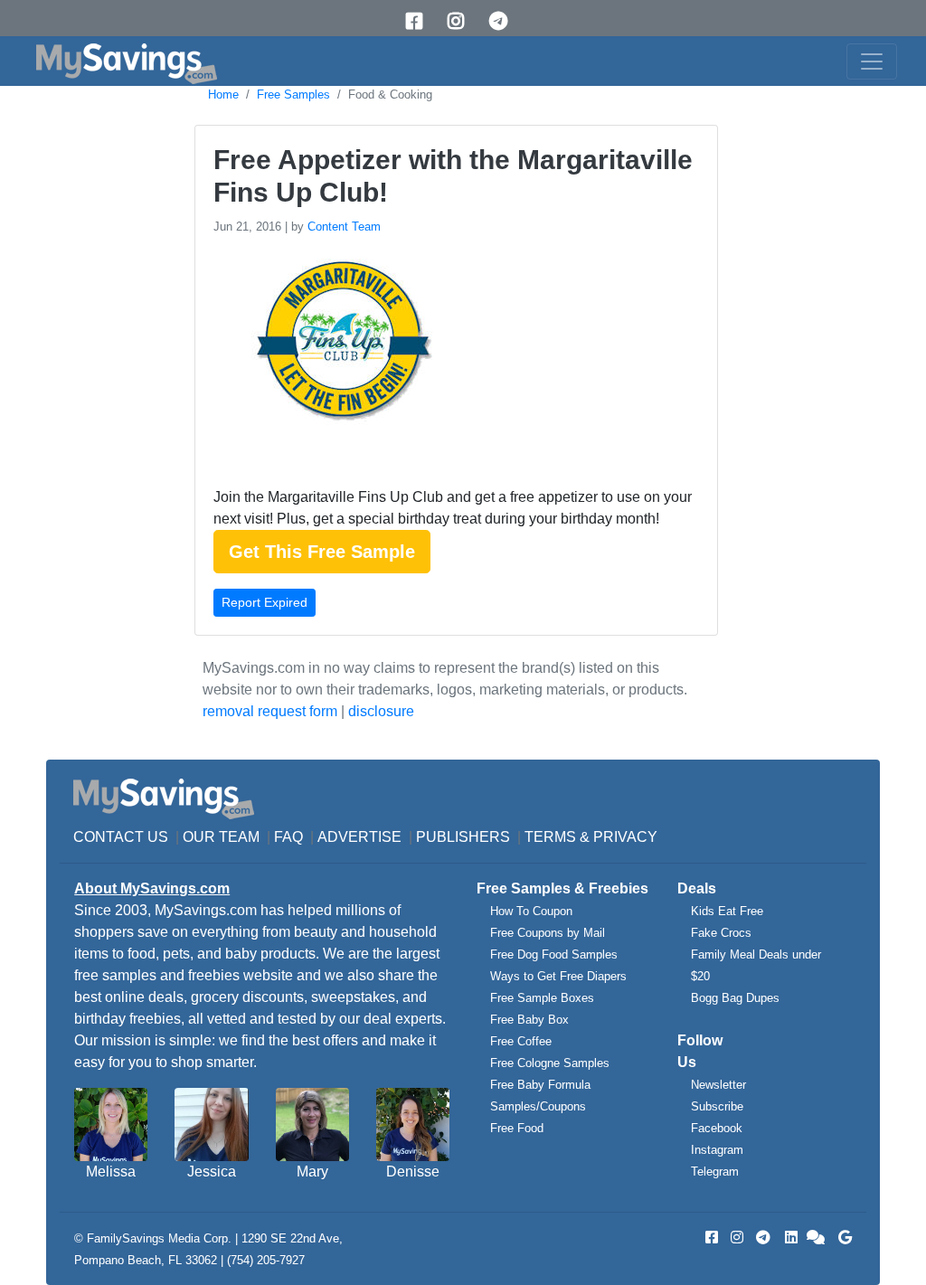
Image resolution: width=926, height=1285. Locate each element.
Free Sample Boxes (542, 998)
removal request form (270, 711)
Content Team (344, 226)
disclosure (381, 711)
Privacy (625, 837)
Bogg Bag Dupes (735, 998)
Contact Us (120, 837)
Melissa (111, 1171)
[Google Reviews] (842, 1237)
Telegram (715, 1171)
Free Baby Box (529, 1019)
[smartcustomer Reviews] (816, 1237)
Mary (312, 1171)
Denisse (412, 1171)
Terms (550, 837)
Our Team (221, 837)
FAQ (288, 837)
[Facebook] (420, 21)
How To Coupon (531, 911)
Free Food (516, 1128)
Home (223, 94)
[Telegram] (504, 21)
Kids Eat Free (727, 911)
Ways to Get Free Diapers (558, 976)
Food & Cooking (390, 94)
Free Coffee (521, 1041)
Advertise (359, 837)
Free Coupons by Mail (547, 933)
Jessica (211, 1171)
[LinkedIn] (789, 1237)
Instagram (717, 1150)
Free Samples (293, 94)
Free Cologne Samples (549, 1063)
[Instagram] (462, 21)
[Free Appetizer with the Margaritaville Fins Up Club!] (341, 360)
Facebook (716, 1128)
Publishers (463, 837)
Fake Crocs (721, 933)
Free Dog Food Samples (554, 954)
